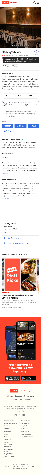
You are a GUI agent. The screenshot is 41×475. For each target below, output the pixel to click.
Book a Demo (24, 423)
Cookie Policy (31, 467)
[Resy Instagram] (16, 415)
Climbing (7, 426)
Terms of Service (22, 467)
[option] (20, 27)
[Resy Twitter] (20, 415)
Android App (25, 399)
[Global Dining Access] (36, 53)
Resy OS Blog (24, 431)
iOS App (14, 399)
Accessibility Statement (20, 469)
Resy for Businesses (27, 426)
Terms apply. (33, 147)
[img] (2, 58)
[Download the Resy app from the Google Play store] (28, 378)
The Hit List (7, 440)
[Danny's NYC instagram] (5, 232)
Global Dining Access (8, 450)
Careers (18, 396)
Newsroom (29, 396)
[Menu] (37, 2)
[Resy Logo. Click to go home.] (5, 2)
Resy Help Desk (25, 434)
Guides (6, 437)
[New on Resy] (7, 60)
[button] (34, 2)
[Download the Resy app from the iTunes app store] (12, 378)
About (10, 396)
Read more (5, 173)
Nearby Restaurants (10, 423)
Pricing (22, 429)
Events (6, 434)
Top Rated (7, 429)
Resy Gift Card (8, 454)
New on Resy (8, 431)
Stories (6, 442)
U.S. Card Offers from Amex (9, 446)
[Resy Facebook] (23, 415)
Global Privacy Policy (10, 467)
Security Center (9, 456)
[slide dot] (12, 45)
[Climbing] (4, 60)
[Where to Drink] (2, 60)
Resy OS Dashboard (26, 437)
